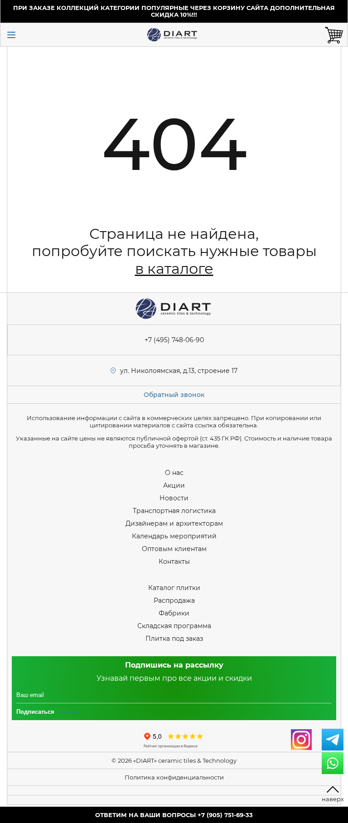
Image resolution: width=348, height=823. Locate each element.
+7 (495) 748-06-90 (174, 340)
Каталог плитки (174, 588)
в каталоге (174, 268)
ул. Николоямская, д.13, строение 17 (178, 371)
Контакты (174, 561)
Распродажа (174, 600)
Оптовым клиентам (174, 549)
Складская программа (174, 626)
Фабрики (174, 613)
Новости (174, 498)
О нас (174, 473)
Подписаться (35, 711)
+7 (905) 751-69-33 (225, 814)
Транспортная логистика (174, 511)
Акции (174, 485)
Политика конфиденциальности (174, 777)
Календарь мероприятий (174, 536)
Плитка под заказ (174, 638)
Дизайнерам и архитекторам (174, 523)
